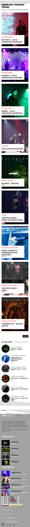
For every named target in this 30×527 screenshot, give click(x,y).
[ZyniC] (6, 462)
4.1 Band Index (14, 442)
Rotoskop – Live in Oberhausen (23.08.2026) (12, 41)
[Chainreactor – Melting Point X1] (15, 314)
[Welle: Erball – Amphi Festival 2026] (6, 493)
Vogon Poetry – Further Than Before (19, 398)
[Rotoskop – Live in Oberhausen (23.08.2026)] (15, 29)
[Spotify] (13, 525)
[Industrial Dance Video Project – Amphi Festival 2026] (6, 486)
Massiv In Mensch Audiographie (10, 247)
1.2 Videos (4, 215)
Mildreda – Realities (10, 183)
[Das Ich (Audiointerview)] (15, 136)
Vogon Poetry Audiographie (17, 396)
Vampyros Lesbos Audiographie (10, 285)
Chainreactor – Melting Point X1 (12, 325)
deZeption (14, 450)
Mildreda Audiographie (7, 180)
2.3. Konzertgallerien (7, 37)
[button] (3, 524)
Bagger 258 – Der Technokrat (19, 389)
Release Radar (7, 342)
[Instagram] (6, 525)
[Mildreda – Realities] (15, 172)
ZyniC (12, 463)
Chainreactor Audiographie (9, 321)
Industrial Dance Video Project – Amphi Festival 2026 (19, 486)
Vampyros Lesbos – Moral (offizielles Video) (12, 219)
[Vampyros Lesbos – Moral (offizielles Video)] (15, 207)
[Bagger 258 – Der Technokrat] (6, 389)
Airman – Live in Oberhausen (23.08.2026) (12, 112)
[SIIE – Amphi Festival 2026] (6, 473)
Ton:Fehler (14, 443)
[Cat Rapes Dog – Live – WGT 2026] (6, 480)
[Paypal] (10, 525)
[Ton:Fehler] (6, 443)
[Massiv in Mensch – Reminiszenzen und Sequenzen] (15, 243)
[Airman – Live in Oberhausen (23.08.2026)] (15, 100)
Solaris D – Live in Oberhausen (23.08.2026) (12, 76)
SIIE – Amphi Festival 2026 (18, 474)
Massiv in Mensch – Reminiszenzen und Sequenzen (10, 252)
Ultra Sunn (14, 456)
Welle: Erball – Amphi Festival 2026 (19, 493)
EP (2, 327)
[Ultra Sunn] (6, 456)
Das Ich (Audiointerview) (12, 149)
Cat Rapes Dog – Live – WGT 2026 (19, 480)
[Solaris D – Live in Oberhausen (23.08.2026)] (15, 65)
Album (3, 184)
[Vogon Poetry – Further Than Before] (6, 399)
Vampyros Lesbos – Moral (10, 289)
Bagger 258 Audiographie (17, 387)
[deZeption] (6, 449)
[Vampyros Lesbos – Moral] (15, 279)
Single (3, 291)
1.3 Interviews (5, 146)
